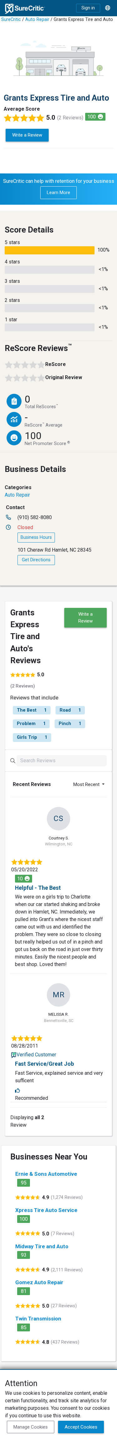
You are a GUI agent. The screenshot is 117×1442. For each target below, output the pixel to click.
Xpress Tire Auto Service (46, 1210)
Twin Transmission (38, 1318)
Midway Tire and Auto (41, 1246)
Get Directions (36, 560)
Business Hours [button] (36, 537)
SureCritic (11, 19)
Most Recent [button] (87, 784)
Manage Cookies (30, 1427)
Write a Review (27, 135)
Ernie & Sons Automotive (46, 1174)
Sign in (88, 8)
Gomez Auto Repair (39, 1282)
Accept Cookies (81, 1427)
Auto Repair (37, 19)
